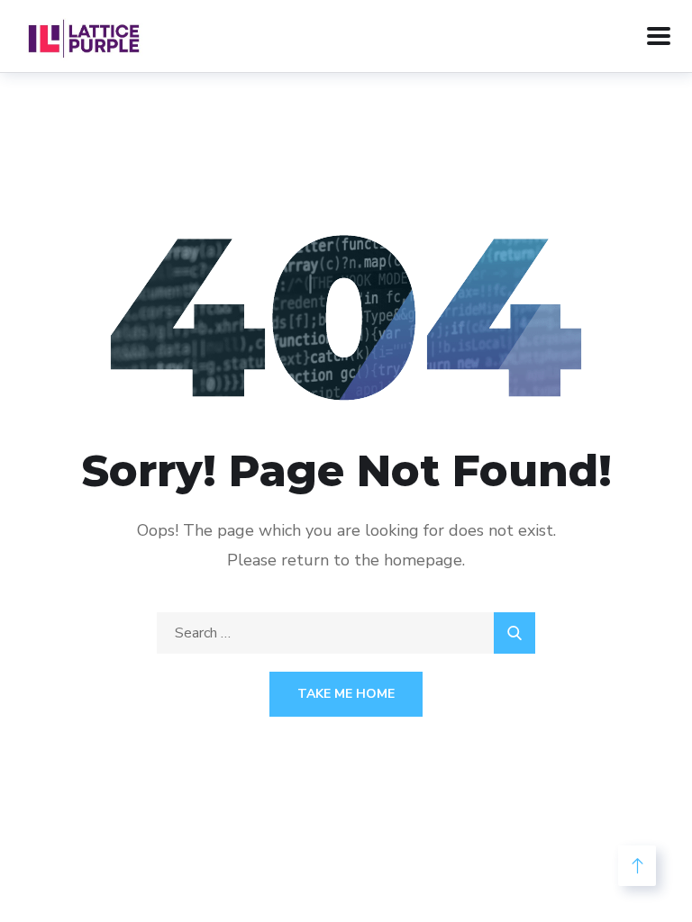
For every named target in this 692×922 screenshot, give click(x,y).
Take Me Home (346, 693)
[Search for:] (346, 633)
